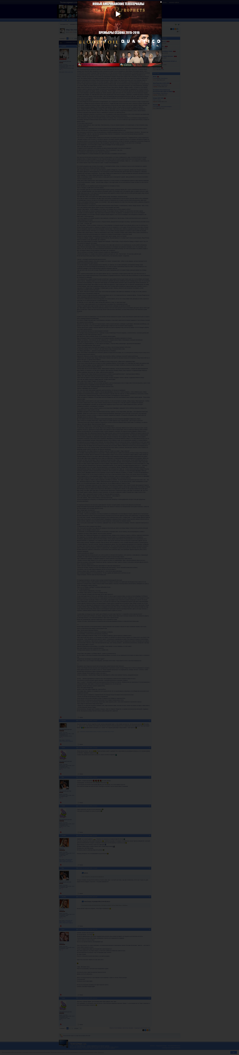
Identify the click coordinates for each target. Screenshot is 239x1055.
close (161, 2)
